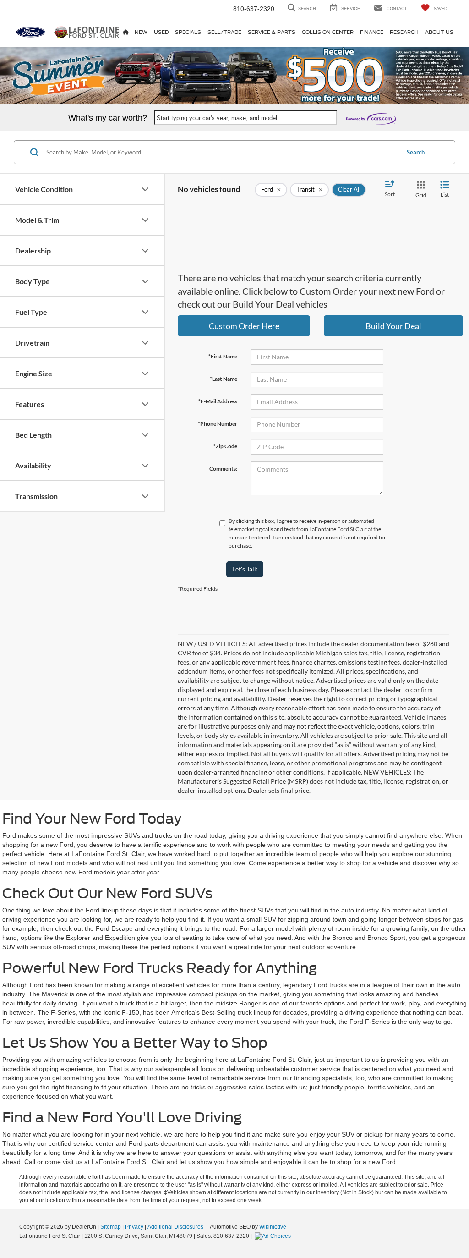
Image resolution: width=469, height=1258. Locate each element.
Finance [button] (371, 32)
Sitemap (110, 1227)
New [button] (141, 32)
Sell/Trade (224, 32)
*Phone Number (217, 423)
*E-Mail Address (217, 401)
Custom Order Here (244, 326)
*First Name (222, 356)
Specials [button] (188, 32)
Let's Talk (244, 569)
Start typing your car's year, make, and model (217, 118)
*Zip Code (225, 446)
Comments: (223, 468)
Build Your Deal (393, 326)
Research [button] (404, 32)
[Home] (125, 32)
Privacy (134, 1227)
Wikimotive (272, 1227)
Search (416, 152)
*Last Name (223, 378)
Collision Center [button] (328, 32)
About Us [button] (439, 32)
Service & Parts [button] (271, 32)
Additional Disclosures (176, 1227)
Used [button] (161, 32)
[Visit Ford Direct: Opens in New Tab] (274, 1236)
